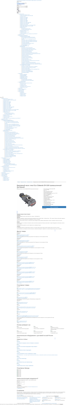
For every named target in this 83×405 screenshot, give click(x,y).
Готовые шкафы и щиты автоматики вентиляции (12, 122)
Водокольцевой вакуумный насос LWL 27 (23, 235)
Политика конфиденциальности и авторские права (49, 403)
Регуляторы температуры (25, 42)
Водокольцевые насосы (23, 26)
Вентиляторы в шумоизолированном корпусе (28, 48)
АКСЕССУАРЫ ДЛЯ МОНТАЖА (24, 45)
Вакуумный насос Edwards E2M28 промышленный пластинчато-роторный (27, 316)
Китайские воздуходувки (23, 78)
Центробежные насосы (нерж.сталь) (25, 86)
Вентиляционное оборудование (23, 35)
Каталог (21, 0)
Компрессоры (20, 88)
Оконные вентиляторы (25, 58)
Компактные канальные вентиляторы (27, 54)
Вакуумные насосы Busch (24, 18)
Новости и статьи (36, 0)
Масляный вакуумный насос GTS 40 (22, 257)
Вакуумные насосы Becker (24, 17)
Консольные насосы (23, 83)
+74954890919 (19, 3)
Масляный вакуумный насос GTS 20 (22, 252)
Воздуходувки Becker (23, 75)
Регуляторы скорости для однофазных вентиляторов (29, 40)
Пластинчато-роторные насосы (7, 116)
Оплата (25, 214)
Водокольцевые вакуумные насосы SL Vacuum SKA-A (27, 25)
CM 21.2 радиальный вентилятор (21, 321)
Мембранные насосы (23, 31)
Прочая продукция (21, 91)
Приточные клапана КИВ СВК (9, 154)
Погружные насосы (23, 84)
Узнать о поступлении (54, 207)
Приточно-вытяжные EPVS (26, 68)
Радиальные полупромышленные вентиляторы (28, 62)
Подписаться (56, 396)
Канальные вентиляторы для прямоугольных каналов (29, 52)
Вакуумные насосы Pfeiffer (24, 20)
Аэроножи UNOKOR (21, 89)
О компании (18, 0)
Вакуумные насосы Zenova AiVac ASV (25, 22)
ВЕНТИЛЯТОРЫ (22, 46)
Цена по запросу (19, 237)
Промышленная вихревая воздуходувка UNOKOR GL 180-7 (25, 282)
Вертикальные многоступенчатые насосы (26, 82)
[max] (18, 2)
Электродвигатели (21, 90)
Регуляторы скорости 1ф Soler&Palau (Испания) (29, 39)
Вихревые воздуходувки (23, 74)
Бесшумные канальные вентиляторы (27, 47)
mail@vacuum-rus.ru (58, 397)
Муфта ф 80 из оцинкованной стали (22, 312)
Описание (18, 214)
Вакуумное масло (22, 94)
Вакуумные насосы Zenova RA (24, 23)
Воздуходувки (20, 73)
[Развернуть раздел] (7, 98)
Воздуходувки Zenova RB (23, 76)
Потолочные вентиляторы (25, 61)
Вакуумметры (22, 92)
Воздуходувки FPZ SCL (6, 160)
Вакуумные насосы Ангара (24, 24)
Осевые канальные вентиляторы (26, 59)
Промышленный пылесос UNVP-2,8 (22, 298)
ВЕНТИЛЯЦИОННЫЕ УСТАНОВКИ (25, 64)
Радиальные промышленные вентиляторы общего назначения (14, 147)
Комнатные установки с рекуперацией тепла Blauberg (29, 66)
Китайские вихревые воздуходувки (27, 79)
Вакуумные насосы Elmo (23, 19)
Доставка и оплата (25, 0)
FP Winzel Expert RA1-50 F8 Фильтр (22, 303)
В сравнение (44, 208)
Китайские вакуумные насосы (26, 28)
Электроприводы (7, 129)
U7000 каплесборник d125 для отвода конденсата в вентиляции (26, 307)
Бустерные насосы (23, 16)
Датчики (23, 38)
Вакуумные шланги (23, 95)
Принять (61, 404)
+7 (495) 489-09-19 (19, 388)
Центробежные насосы (23, 85)
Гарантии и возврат (31, 0)
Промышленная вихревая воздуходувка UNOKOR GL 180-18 (25, 277)
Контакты (40, 0)
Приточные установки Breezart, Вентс (27, 70)
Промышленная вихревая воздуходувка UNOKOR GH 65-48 (25, 263)
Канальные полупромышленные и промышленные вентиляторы (31, 53)
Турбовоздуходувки (23, 81)
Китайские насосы (22, 27)
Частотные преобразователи (26, 44)
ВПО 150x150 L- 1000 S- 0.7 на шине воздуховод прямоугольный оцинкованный (28, 289)
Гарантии (28, 214)
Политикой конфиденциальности (33, 386)
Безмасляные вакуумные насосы (25, 14)
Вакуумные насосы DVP (6, 103)
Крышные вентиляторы (25, 55)
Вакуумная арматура (23, 93)
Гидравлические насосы (5, 166)
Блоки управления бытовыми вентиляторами (28, 37)
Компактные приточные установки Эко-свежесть (29, 67)
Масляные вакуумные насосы (24, 30)
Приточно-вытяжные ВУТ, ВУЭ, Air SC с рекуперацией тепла (30, 69)
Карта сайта (20, 398)
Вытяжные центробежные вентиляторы (27, 50)
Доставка (22, 214)
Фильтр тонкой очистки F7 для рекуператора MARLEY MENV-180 (26, 293)
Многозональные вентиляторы (26, 56)
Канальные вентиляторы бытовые (27, 51)
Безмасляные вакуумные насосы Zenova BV (26, 15)
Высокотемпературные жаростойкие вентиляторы (29, 49)
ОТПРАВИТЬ (19, 385)
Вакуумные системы (21, 34)
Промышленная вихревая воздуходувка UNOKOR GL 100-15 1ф (26, 268)
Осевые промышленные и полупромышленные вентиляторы (30, 60)
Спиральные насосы (23, 32)
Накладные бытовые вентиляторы (10, 141)
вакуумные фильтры (6, 179)
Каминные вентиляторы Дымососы (10, 135)
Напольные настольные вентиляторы (27, 57)
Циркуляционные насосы (23, 87)
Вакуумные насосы (21, 13)
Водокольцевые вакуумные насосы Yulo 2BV (9, 110)
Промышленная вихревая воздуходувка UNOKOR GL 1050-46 (25, 272)
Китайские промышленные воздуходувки (28, 80)
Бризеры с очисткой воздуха (26, 65)
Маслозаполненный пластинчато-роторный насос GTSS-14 (25, 246)
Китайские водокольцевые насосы (27, 29)
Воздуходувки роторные (23, 77)
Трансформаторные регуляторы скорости (28, 43)
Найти (26, 6)
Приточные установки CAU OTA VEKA (27, 71)
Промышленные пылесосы (5, 173)
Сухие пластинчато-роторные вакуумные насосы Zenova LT (28, 33)
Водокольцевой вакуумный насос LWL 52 (23, 241)
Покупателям (19, 397)
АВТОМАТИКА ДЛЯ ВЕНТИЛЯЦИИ (25, 36)
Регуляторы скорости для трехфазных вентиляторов (29, 41)
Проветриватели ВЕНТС (25, 72)
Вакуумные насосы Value (23, 21)
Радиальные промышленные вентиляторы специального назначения (32, 63)
